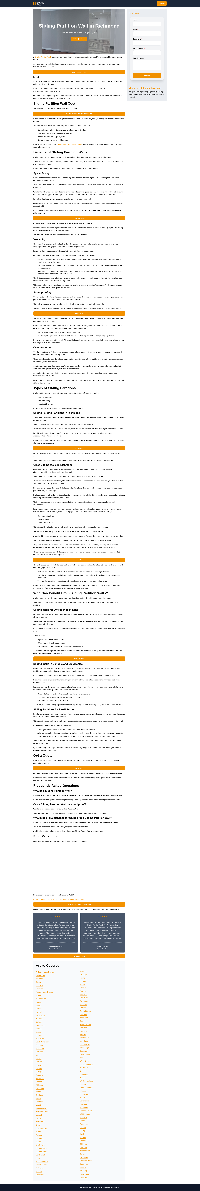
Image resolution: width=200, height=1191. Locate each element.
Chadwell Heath (86, 1161)
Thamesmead (85, 1151)
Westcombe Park (86, 1081)
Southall (39, 1035)
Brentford (66, 899)
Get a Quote (77, 39)
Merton (38, 1055)
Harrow (38, 1118)
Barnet (82, 1078)
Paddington (40, 1078)
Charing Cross (41, 1128)
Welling (83, 1137)
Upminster (84, 1177)
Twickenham (57, 899)
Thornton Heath (41, 1165)
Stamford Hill (85, 1044)
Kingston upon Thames (44, 992)
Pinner (82, 984)
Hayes (38, 1065)
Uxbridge (83, 974)
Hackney (83, 1028)
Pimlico (38, 1098)
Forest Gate (84, 1094)
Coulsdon (83, 1014)
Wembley (39, 1075)
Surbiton (39, 1022)
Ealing (38, 1032)
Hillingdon (39, 1072)
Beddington (40, 1175)
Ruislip (82, 978)
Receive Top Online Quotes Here (79, 904)
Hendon (39, 1171)
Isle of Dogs (84, 1048)
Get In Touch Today (79, 72)
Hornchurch (84, 1174)
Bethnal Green (85, 1011)
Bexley (82, 1154)
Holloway (83, 994)
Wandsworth (40, 1025)
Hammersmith (41, 999)
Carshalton (40, 1138)
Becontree (84, 1157)
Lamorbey (83, 1141)
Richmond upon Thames (42, 899)
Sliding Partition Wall (43, 57)
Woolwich (83, 1117)
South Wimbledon (42, 1042)
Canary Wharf (85, 1054)
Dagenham (84, 1164)
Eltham (82, 1097)
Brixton (38, 1125)
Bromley (83, 1071)
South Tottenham (86, 1064)
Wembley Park (41, 1108)
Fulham (38, 1005)
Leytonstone (84, 1101)
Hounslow (80, 899)
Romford (83, 1167)
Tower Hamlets (85, 1024)
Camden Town (41, 1148)
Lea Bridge (84, 1074)
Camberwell (40, 1155)
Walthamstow (85, 1114)
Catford (82, 1021)
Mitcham (39, 1068)
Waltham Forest (86, 1111)
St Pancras (40, 1168)
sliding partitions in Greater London (69, 144)
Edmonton (84, 1107)
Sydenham (84, 1001)
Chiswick (39, 989)
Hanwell (39, 1012)
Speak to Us (79, 313)
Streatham (39, 1102)
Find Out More (79, 218)
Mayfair (38, 1105)
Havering (83, 1171)
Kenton (38, 1141)
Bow (81, 1058)
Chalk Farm (40, 1145)
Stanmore (83, 1004)
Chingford (83, 1144)
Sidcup (82, 1131)
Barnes (73, 899)
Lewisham (84, 1041)
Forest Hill (84, 998)
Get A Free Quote (79, 956)
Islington (83, 988)
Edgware (83, 1008)
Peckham (83, 981)
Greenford (39, 1045)
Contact (162, 3)
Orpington (83, 1147)
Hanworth (39, 1019)
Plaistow (83, 1091)
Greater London (86, 1087)
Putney (38, 995)
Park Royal (40, 1038)
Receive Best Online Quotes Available (79, 113)
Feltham (39, 1028)
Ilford (82, 1134)
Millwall (83, 1034)
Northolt (39, 1082)
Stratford (83, 1084)
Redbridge (84, 1124)
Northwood (84, 1018)
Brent (38, 1158)
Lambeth (39, 1115)
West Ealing (40, 1015)
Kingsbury (39, 1135)
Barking (83, 1127)
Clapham (39, 1095)
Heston (38, 1002)
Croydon (83, 991)
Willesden (39, 1085)
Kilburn (38, 1092)
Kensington (40, 1048)
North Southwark (42, 1161)
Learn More (79, 560)
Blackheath (84, 1068)
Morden (38, 1058)
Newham (83, 1104)
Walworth (83, 971)
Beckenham (84, 1038)
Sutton (38, 1132)
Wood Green (84, 1061)
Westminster (40, 1122)
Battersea (39, 1052)
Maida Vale (40, 1088)
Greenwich (84, 1051)
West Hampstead (42, 1112)
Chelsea (39, 1062)
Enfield (82, 1121)
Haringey (83, 1031)
